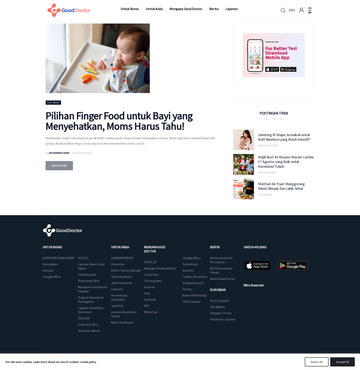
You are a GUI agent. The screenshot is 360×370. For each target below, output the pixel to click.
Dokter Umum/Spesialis (126, 270)
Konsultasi (118, 264)
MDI (146, 306)
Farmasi (187, 289)
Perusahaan (50, 264)
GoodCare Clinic (88, 325)
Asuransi (47, 270)
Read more (59, 165)
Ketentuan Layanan (222, 319)
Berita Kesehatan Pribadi (221, 270)
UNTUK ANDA (120, 247)
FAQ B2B (83, 318)
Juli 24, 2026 (265, 194)
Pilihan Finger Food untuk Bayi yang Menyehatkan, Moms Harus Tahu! (119, 121)
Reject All (316, 362)
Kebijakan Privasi (220, 313)
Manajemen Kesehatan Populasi (92, 289)
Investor (149, 287)
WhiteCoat (151, 312)
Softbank (150, 300)
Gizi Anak (53, 102)
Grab (147, 293)
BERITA (215, 247)
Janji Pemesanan (121, 283)
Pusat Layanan (219, 301)
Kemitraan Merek (89, 331)
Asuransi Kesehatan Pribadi (123, 314)
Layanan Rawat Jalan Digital (91, 266)
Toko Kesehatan (121, 277)
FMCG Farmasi (191, 302)
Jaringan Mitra (51, 277)
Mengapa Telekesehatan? (160, 268)
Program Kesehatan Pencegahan (90, 300)
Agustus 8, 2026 (267, 172)
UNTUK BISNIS (52, 247)
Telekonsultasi (87, 275)
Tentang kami (152, 281)
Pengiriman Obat (88, 281)
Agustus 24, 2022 (82, 152)
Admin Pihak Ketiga (194, 295)
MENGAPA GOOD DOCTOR (154, 249)
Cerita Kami (151, 275)
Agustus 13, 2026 (268, 145)
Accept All (342, 362)
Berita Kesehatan (122, 322)
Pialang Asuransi (192, 283)
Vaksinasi (117, 289)
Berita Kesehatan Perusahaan (221, 260)
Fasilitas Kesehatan (194, 277)
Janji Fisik (117, 306)
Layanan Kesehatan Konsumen (90, 310)
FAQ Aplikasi (217, 307)
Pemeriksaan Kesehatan (119, 297)
